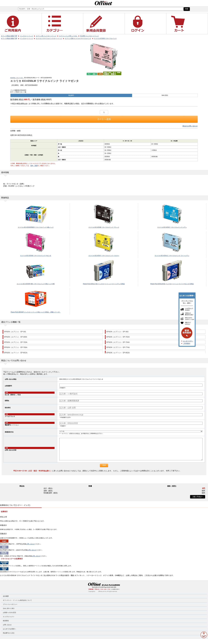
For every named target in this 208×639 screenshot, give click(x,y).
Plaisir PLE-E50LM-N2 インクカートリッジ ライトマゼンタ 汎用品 (172, 284)
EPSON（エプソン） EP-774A (118, 347)
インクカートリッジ (26, 38)
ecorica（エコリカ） (17, 78)
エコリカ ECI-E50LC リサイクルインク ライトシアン (172, 255)
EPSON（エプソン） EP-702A (118, 337)
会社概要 (6, 596)
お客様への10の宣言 (9, 612)
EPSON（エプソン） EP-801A (15, 353)
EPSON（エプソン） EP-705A (15, 347)
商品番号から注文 (8, 633)
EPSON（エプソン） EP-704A (118, 342)
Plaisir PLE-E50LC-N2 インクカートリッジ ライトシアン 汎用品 (104, 284)
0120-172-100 (99, 587)
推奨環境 (6, 621)
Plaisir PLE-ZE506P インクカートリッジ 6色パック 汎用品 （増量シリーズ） (36, 312)
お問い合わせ (30, 544)
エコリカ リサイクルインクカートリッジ (49, 38)
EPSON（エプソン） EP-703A (15, 342)
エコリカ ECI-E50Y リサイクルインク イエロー (103, 255)
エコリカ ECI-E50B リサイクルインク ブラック (103, 227)
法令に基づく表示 (8, 608)
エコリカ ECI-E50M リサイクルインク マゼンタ (35, 255)
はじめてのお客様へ (9, 629)
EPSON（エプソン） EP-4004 (15, 337)
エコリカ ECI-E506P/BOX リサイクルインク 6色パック (36, 227)
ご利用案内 (186, 343)
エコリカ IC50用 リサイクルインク (105, 38)
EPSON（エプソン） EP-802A (118, 353)
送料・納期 (34, 165)
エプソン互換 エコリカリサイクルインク (78, 38)
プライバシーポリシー (10, 604)
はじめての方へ (188, 341)
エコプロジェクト (8, 616)
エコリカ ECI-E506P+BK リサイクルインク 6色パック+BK (36, 284)
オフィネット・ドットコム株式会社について (17, 600)
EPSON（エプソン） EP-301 (15, 332)
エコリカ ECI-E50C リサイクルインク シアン (172, 227)
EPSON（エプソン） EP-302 (117, 332)
